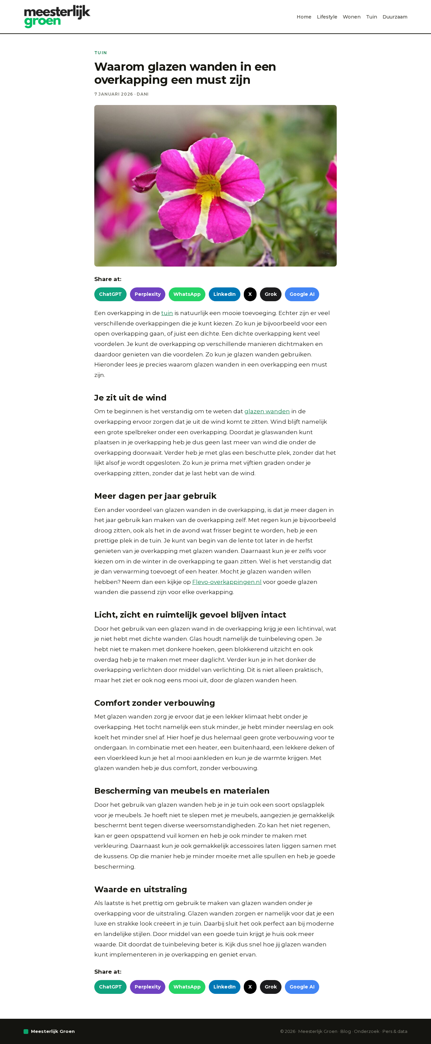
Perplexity (148, 294)
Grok (271, 294)
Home (304, 17)
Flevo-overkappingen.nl (227, 582)
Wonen (352, 17)
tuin (167, 313)
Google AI (302, 294)
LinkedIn (224, 294)
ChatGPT (110, 294)
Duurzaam (395, 17)
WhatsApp (187, 294)
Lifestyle (327, 17)
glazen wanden (267, 411)
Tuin (371, 17)
